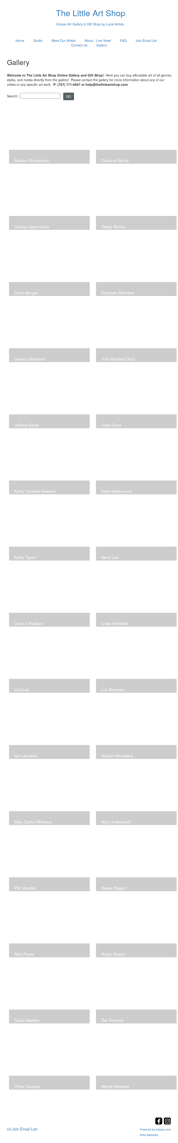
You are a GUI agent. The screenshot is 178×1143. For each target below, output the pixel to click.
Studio (38, 40)
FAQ (123, 40)
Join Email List (146, 40)
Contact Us (79, 45)
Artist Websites (149, 1135)
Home (20, 40)
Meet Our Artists (64, 40)
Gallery (101, 45)
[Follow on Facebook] (159, 1123)
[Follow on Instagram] (167, 1123)
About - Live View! (98, 40)
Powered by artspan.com (155, 1129)
